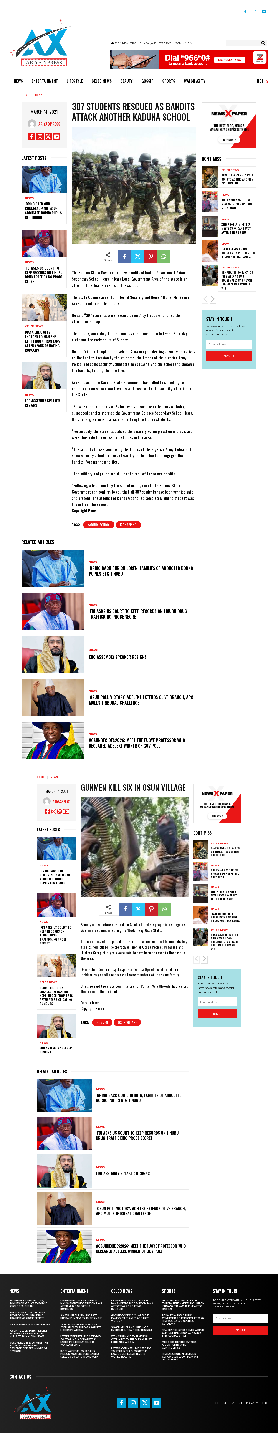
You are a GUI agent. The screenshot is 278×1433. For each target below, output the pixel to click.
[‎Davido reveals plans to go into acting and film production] (210, 177)
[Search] (263, 43)
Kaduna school (99, 524)
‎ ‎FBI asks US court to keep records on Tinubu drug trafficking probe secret (43, 274)
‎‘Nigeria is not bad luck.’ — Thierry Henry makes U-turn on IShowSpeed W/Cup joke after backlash (183, 1304)
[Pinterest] (150, 256)
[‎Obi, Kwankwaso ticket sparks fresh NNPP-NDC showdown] (210, 201)
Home (25, 94)
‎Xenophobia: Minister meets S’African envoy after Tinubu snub (236, 228)
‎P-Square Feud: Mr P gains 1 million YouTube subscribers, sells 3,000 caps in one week (80, 1354)
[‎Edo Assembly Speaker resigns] (44, 375)
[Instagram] (254, 9)
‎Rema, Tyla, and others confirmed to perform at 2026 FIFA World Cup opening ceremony (183, 1319)
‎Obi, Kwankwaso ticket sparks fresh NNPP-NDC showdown (237, 203)
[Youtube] (264, 9)
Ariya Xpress (49, 124)
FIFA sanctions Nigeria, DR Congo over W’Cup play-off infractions (180, 1357)
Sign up (229, 356)
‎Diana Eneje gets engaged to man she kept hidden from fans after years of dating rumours (42, 341)
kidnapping (128, 524)
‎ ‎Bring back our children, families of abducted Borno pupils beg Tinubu (43, 210)
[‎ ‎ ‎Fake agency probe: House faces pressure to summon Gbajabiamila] (210, 251)
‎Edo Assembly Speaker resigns (42, 403)
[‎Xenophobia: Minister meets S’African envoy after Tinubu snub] (210, 226)
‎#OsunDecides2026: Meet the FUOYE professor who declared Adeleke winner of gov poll (137, 743)
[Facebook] (245, 9)
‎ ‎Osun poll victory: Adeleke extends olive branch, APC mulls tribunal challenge (141, 700)
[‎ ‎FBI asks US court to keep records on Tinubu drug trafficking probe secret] (44, 243)
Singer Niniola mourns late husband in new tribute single (81, 1317)
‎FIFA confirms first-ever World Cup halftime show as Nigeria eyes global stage (183, 1333)
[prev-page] (205, 300)
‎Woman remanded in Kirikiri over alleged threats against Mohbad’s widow (80, 1327)
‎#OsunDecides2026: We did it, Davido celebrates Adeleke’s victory (130, 1318)
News (39, 94)
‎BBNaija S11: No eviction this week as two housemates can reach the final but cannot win (237, 280)
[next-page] (213, 300)
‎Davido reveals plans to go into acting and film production (237, 179)
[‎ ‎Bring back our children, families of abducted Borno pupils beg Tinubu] (44, 179)
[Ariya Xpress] (33, 123)
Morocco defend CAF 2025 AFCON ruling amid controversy (179, 1345)
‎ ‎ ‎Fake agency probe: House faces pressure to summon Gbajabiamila (238, 253)
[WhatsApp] (163, 256)
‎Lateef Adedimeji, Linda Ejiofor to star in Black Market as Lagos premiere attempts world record (80, 1340)
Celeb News (34, 326)
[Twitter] (48, 136)
